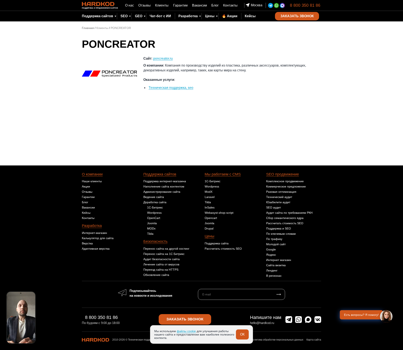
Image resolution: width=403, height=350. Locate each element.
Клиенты (162, 5)
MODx (151, 228)
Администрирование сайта (161, 191)
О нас (129, 5)
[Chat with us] (386, 316)
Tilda (150, 233)
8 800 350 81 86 (305, 5)
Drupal (209, 228)
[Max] (282, 5)
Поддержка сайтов (159, 174)
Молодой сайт (276, 244)
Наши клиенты (92, 181)
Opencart (211, 218)
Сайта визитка (276, 265)
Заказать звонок (184, 319)
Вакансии (199, 5)
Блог (215, 5)
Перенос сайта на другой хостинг (166, 248)
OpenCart (153, 218)
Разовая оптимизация (281, 191)
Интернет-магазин (94, 233)
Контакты (230, 5)
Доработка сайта (154, 202)
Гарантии (180, 5)
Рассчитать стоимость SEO (223, 248)
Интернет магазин (278, 260)
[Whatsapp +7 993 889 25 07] (276, 5)
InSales (210, 207)
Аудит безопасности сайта (161, 259)
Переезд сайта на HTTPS (160, 269)
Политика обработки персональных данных (277, 339)
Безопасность (155, 241)
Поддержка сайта (217, 243)
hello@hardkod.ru (262, 323)
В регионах (273, 275)
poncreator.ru (163, 58)
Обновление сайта (156, 275)
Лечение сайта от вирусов (161, 264)
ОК (242, 334)
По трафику (274, 239)
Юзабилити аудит (278, 202)
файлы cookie (186, 331)
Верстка (87, 243)
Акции (86, 186)
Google (271, 249)
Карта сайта (313, 339)
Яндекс (271, 254)
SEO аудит (273, 207)
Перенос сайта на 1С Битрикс (163, 254)
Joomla (152, 223)
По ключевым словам (281, 233)
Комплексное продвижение (285, 181)
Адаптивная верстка (96, 248)
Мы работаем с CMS (223, 174)
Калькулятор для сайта (98, 238)
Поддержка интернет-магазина (164, 181)
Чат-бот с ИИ (160, 16)
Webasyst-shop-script (219, 212)
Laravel (210, 197)
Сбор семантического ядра (285, 218)
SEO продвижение (282, 174)
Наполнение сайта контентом (163, 186)
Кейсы (250, 16)
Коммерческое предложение (286, 186)
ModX (208, 191)
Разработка (92, 226)
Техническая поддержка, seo (171, 87)
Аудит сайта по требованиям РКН (289, 212)
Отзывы (144, 5)
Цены (210, 16)
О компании (92, 174)
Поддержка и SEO (278, 228)
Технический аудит (279, 197)
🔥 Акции (229, 16)
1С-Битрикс (155, 207)
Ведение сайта (153, 197)
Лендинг (271, 270)
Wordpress (154, 212)
